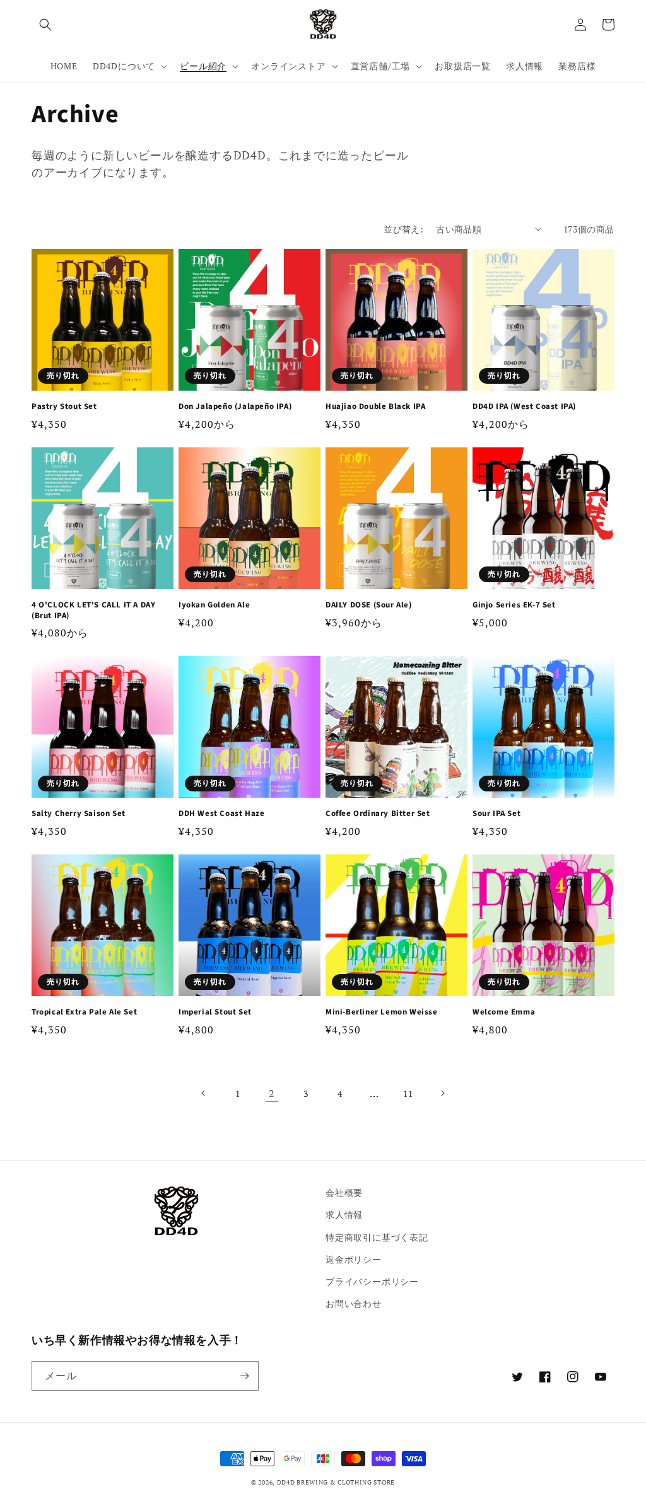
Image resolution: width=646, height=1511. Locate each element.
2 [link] (272, 1093)
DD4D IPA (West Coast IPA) (524, 406)
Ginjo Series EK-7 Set (514, 605)
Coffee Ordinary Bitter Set (378, 813)
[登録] (244, 1376)
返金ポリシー (354, 1259)
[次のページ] (442, 1093)
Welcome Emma (504, 1012)
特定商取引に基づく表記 (377, 1237)
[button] (45, 24)
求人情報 (344, 1215)
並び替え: (403, 229)
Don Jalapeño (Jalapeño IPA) (235, 406)
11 (408, 1094)
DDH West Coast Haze (221, 813)
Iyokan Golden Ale (214, 605)
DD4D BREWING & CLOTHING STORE (336, 1482)
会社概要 (344, 1192)
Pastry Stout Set (64, 406)
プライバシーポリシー (372, 1281)
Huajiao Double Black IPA (375, 406)
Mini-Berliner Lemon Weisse (382, 1012)
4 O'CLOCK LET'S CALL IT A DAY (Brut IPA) (93, 610)
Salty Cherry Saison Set (79, 813)
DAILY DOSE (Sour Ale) (369, 605)
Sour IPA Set (496, 813)
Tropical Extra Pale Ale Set (84, 1012)
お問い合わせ (354, 1303)
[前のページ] (204, 1093)
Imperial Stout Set (215, 1012)
